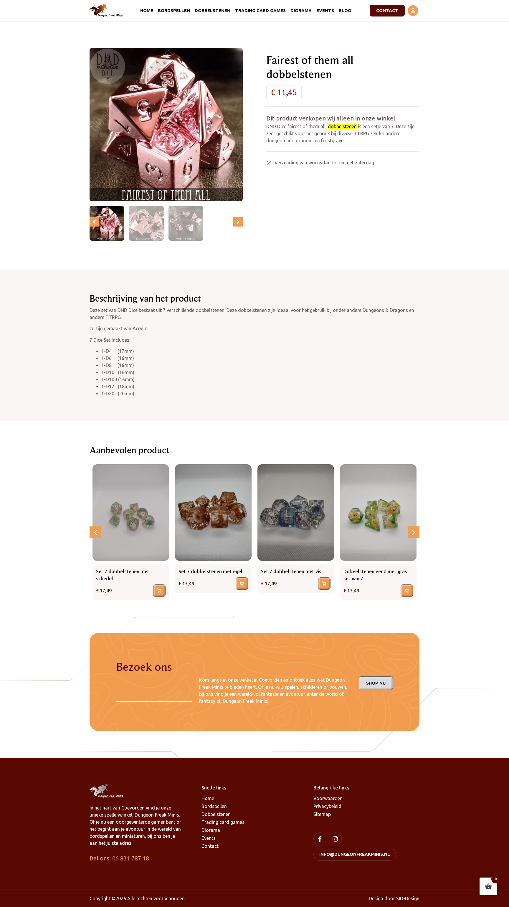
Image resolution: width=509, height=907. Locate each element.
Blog (345, 10)
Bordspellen (174, 10)
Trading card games (260, 10)
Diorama (301, 10)
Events (325, 10)
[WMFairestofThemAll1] (166, 124)
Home (146, 10)
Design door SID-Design (394, 898)
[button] (94, 124)
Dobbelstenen (212, 10)
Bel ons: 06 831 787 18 (119, 858)
